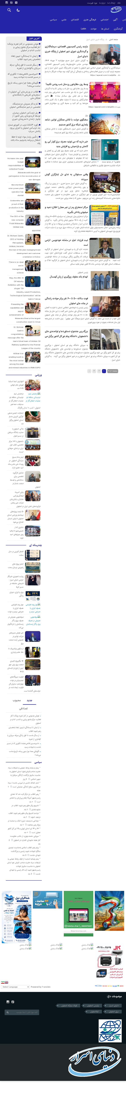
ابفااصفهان (94, 1011)
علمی (63, 19)
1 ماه (31, 801)
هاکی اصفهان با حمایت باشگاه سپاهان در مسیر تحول (16, 432)
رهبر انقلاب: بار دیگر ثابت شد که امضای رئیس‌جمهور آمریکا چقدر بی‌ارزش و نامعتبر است (25, 798)
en (40, 152)
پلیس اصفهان (93, 1005)
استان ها (105, 29)
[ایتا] (11, 2)
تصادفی (23, 708)
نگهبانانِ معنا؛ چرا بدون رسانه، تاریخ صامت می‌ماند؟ (24, 84)
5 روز (25, 779)
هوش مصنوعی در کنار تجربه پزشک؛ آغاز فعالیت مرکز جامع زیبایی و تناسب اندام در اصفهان (24, 47)
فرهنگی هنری (89, 19)
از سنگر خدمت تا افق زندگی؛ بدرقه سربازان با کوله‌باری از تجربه (25, 66)
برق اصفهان (113, 1011)
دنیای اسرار (113, 1005)
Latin (83, 29)
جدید (29, 700)
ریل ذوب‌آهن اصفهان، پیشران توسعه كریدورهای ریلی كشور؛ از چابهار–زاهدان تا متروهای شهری (26, 116)
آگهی (115, 19)
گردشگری (118, 29)
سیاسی (53, 19)
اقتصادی (75, 19)
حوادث (94, 29)
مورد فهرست (92, 3)
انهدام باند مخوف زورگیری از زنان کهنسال (69, 277)
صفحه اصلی (113, 39)
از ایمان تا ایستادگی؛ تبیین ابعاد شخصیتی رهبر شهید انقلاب (26, 57)
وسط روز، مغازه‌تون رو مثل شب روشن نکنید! (67, 84)
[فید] (16, 2)
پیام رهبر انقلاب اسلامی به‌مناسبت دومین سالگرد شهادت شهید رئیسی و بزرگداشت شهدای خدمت (24, 851)
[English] (6, 982)
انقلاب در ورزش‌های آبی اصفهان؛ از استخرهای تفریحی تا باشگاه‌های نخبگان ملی (24, 95)
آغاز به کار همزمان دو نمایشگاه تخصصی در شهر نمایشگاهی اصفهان (25, 105)
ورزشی (38, 375)
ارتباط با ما (111, 3)
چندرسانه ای (35, 545)
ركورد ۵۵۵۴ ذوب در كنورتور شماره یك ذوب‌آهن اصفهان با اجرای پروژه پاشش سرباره (24, 128)
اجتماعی (104, 19)
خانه (119, 3)
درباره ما (102, 3)
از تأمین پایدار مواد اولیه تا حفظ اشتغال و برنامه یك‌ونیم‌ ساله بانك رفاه (25, 140)
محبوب (17, 700)
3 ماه (24, 855)
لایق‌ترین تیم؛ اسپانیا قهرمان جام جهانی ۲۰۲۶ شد (16, 385)
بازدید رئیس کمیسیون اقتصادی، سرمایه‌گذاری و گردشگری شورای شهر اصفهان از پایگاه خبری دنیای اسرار (66, 51)
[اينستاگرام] (6, 2)
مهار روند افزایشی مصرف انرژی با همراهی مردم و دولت (16, 608)
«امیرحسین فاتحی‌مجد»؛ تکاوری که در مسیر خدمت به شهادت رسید (24, 75)
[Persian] (2, 982)
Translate (46, 987)
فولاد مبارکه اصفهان (69, 1005)
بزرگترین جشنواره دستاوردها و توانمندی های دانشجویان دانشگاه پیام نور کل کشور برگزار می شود (66, 336)
